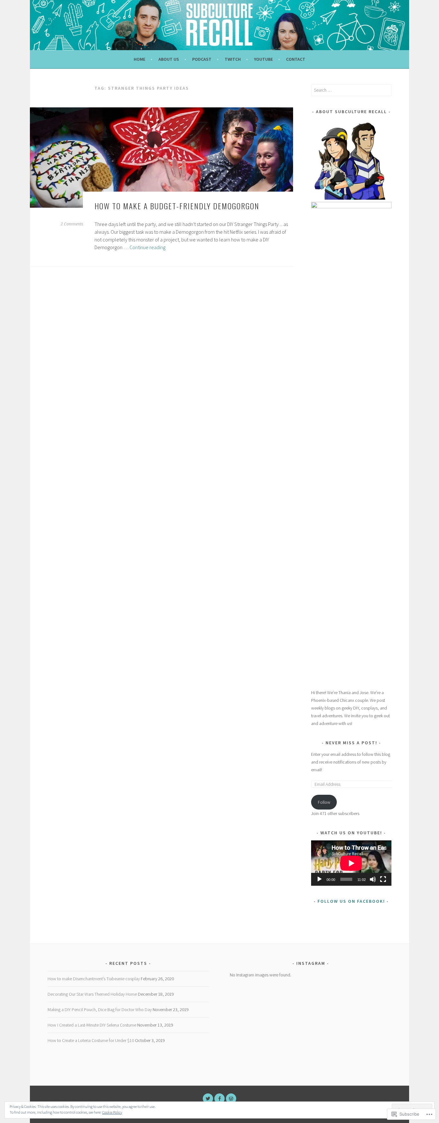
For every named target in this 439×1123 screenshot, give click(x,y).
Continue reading (148, 247)
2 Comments (72, 224)
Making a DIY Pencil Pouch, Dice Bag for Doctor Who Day (100, 1009)
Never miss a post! (351, 743)
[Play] (319, 879)
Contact (295, 59)
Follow (324, 802)
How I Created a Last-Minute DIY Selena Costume (92, 1025)
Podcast (201, 59)
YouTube (263, 59)
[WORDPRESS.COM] (231, 1098)
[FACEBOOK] (219, 1098)
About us (168, 59)
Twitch (233, 59)
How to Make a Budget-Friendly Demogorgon (176, 206)
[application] (351, 863)
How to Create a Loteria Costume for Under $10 (91, 1040)
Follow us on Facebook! (351, 901)
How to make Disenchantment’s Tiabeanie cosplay (94, 979)
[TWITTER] (208, 1098)
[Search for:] (351, 90)
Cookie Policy (112, 1112)
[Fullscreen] (383, 879)
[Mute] (373, 879)
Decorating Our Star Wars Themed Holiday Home (92, 994)
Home (139, 59)
